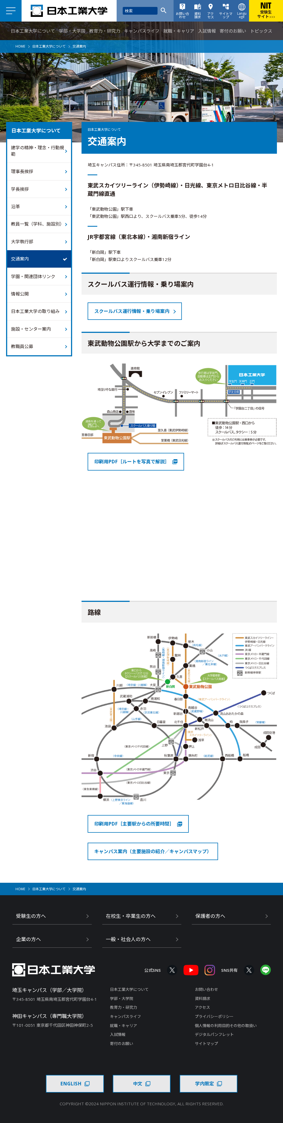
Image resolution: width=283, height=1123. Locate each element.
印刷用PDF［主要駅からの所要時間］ (134, 824)
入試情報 (207, 31)
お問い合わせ (206, 989)
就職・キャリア (178, 31)
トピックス (261, 31)
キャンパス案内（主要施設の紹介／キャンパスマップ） (152, 851)
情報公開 (20, 294)
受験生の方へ (31, 916)
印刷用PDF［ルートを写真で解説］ (131, 461)
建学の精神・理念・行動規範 (37, 151)
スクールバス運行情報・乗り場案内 (131, 311)
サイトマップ (206, 1043)
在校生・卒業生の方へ (131, 916)
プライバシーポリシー (214, 1016)
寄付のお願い (233, 31)
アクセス (202, 1007)
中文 (137, 1083)
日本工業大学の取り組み (35, 311)
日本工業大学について (33, 31)
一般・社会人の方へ (128, 939)
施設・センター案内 (31, 329)
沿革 (15, 206)
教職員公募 (22, 346)
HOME (20, 46)
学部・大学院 (72, 31)
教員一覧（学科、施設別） (37, 224)
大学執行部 (22, 242)
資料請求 (202, 998)
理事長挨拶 (22, 171)
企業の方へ (28, 939)
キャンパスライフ (141, 31)
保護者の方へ (210, 916)
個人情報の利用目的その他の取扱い (226, 1025)
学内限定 (204, 1083)
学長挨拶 (20, 189)
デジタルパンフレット (214, 1034)
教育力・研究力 (104, 31)
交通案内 (20, 259)
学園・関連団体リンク (33, 276)
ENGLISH (71, 1083)
